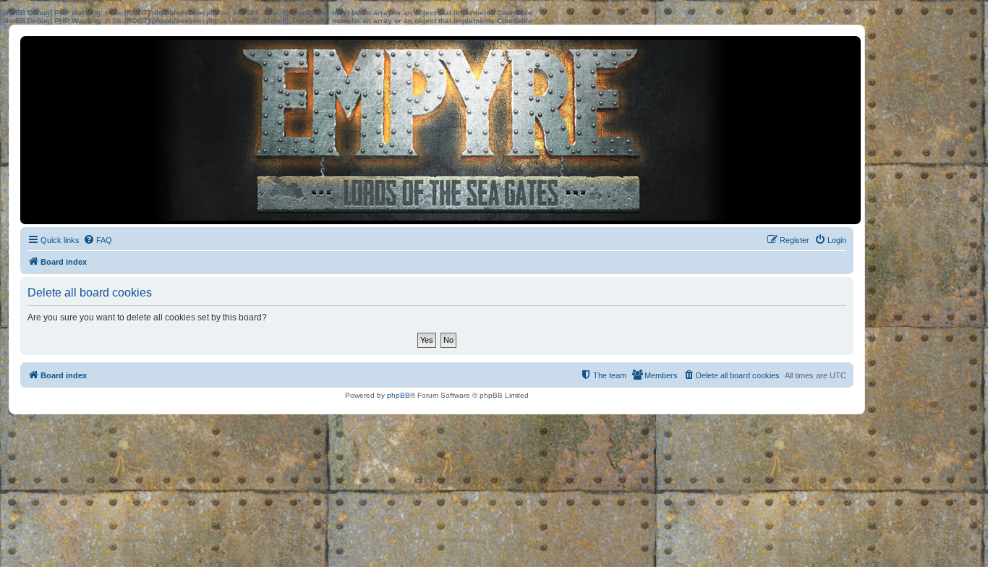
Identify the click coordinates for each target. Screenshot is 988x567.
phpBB (398, 395)
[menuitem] (97, 240)
